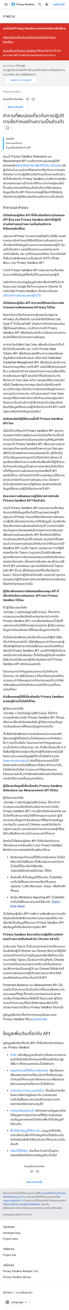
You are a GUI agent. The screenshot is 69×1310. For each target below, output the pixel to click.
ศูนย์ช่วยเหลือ (39, 1019)
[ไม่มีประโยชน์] (33, 99)
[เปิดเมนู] (6, 4)
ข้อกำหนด (8, 1292)
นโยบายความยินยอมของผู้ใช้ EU (22, 295)
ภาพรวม (9, 16)
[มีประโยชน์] (27, 99)
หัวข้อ (13, 1055)
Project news (10, 1238)
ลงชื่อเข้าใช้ (59, 4)
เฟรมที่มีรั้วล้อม (19, 1150)
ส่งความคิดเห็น (15, 107)
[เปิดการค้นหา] (40, 4)
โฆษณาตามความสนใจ (15, 760)
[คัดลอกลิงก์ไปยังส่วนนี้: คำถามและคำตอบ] (32, 207)
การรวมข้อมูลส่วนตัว (22, 1110)
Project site (9, 1255)
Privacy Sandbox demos (17, 1277)
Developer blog (11, 1232)
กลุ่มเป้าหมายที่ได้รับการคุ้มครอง (29, 1070)
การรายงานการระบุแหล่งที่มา (27, 1090)
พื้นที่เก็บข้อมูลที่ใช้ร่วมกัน (25, 1130)
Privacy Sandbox (11, 91)
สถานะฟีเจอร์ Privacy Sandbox (19, 50)
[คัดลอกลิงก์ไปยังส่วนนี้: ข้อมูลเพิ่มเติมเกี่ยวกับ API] (53, 1034)
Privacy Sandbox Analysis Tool (20, 1271)
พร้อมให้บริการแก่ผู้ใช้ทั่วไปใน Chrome (38, 165)
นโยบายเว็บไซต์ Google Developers (22, 1204)
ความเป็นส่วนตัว (24, 1292)
